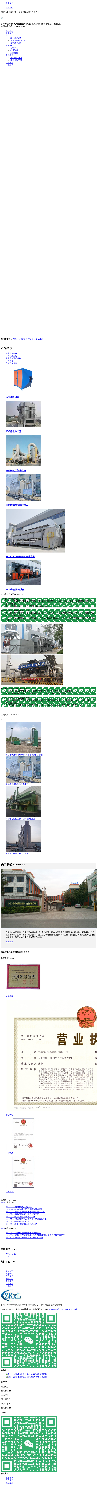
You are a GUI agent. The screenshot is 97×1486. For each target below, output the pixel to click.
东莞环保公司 (18, 339)
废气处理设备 (16, 43)
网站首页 (9, 31)
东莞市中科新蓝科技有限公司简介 (24, 1238)
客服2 (44, 1377)
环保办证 (9, 361)
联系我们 (9, 8)
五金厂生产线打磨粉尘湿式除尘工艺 (25, 1212)
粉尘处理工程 (16, 60)
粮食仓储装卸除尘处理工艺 (21, 1224)
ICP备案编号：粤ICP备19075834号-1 (64, 1309)
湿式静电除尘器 (13, 431)
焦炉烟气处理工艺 (18, 1222)
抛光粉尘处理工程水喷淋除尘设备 (24, 1209)
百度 (7, 1257)
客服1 (44, 1374)
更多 (3, 1202)
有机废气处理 (16, 58)
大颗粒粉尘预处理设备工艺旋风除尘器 (26, 1219)
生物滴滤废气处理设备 (17, 505)
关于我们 (9, 3)
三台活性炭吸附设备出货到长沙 (23, 1233)
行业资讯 (14, 50)
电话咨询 (9, 1478)
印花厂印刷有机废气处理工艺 (22, 1214)
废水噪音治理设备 (18, 40)
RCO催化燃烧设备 (15, 589)
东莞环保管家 (11, 363)
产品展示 (9, 36)
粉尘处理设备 (16, 38)
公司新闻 (14, 48)
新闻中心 (9, 45)
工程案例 (9, 55)
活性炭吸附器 (29, 339)
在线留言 (9, 63)
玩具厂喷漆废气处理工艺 (20, 1217)
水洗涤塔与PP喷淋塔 (19, 1207)
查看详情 (9, 942)
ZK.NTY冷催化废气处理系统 (20, 556)
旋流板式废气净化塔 (16, 470)
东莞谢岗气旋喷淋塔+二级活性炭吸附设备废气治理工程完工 (35, 1235)
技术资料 (14, 53)
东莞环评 (39, 339)
